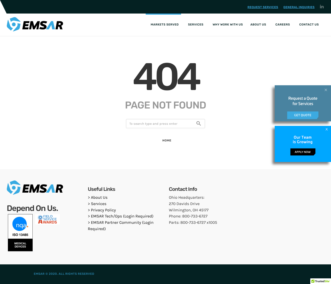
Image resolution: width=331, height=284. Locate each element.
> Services (97, 203)
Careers (282, 24)
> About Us (98, 197)
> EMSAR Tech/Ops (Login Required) (121, 216)
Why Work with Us (228, 24)
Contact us (309, 24)
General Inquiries (299, 7)
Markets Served (165, 24)
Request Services (262, 7)
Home (166, 140)
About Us (258, 24)
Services (196, 24)
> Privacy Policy (102, 210)
